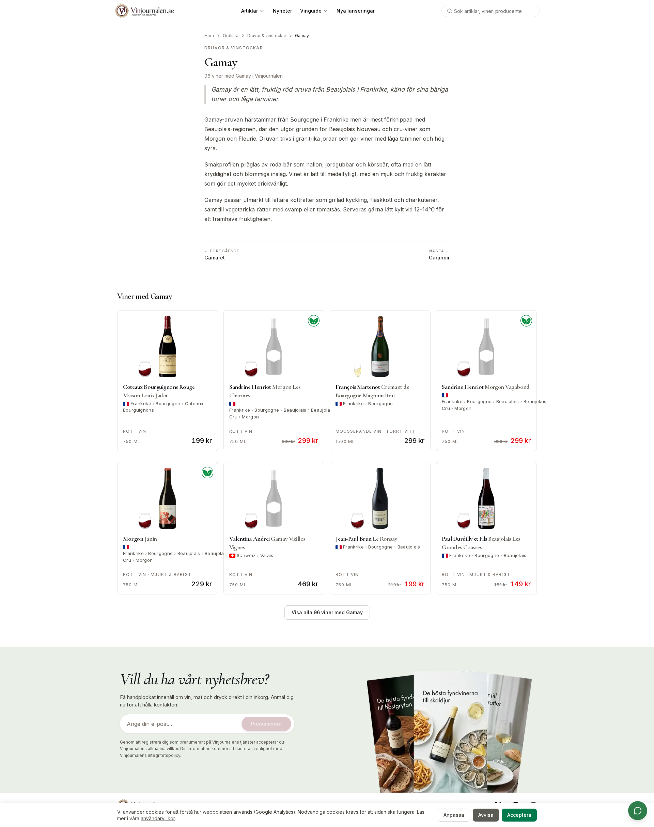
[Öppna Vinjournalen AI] (637, 810)
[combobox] (490, 11)
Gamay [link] (302, 35)
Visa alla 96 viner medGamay (327, 612)
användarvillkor (158, 818)
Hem (209, 35)
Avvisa (486, 815)
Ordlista (230, 35)
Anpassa (453, 815)
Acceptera (519, 815)
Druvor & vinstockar (266, 35)
